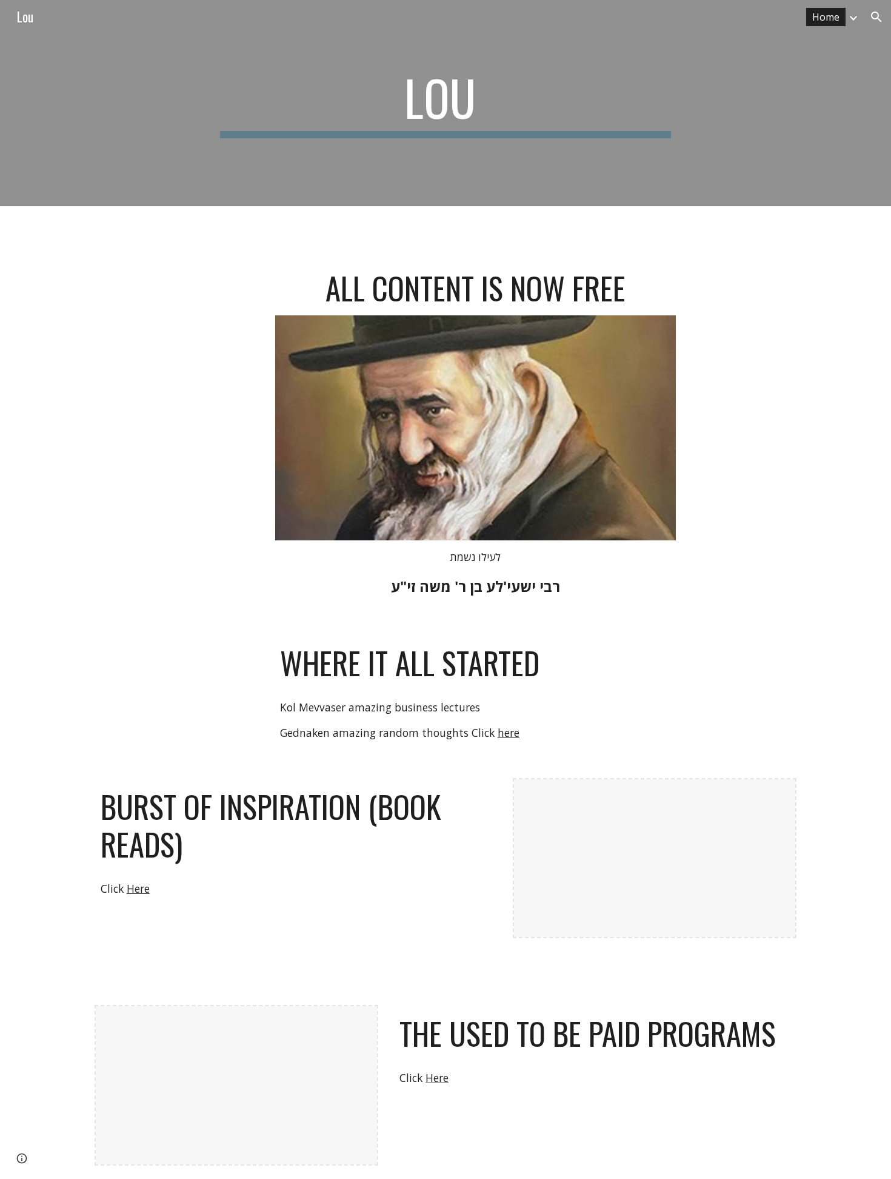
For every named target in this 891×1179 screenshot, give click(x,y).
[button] (876, 17)
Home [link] (825, 17)
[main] (445, 103)
